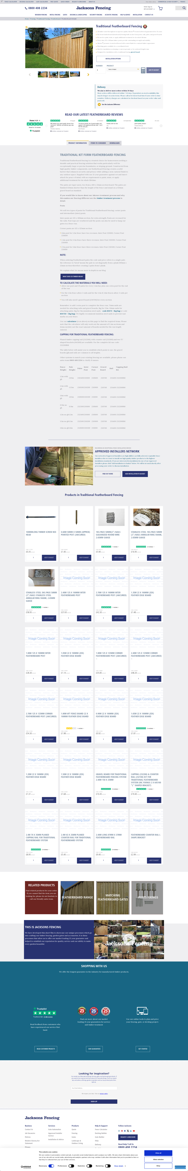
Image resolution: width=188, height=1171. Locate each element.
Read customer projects (46, 1049)
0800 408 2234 (127, 1147)
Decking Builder (101, 1133)
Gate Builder (99, 1137)
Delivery (98, 1145)
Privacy (27, 1147)
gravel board (135, 52)
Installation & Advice (56, 1140)
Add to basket (49, 557)
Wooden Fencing (41, 15)
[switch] (71, 1165)
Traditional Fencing (43, 19)
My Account (148, 9)
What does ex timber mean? (73, 276)
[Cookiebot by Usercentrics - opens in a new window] (26, 1167)
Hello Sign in (148, 7)
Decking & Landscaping (78, 15)
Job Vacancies (30, 1133)
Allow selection (158, 1159)
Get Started (142, 1049)
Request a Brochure (128, 1137)
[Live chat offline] (180, 1167)
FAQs (97, 1141)
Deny (158, 1166)
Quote (74, 1130)
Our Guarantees (94, 1049)
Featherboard (55, 19)
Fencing (33, 19)
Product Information (77, 143)
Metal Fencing (55, 15)
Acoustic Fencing (111, 15)
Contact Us (149, 15)
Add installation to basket (135, 474)
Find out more (108, 474)
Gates (65, 15)
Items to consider (98, 143)
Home (27, 19)
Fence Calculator (101, 1130)
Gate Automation (54, 1130)
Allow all (158, 1153)
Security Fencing (96, 15)
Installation (137, 15)
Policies (28, 1137)
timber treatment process (108, 198)
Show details (118, 1166)
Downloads (115, 143)
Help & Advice (125, 15)
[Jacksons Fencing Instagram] (119, 1131)
